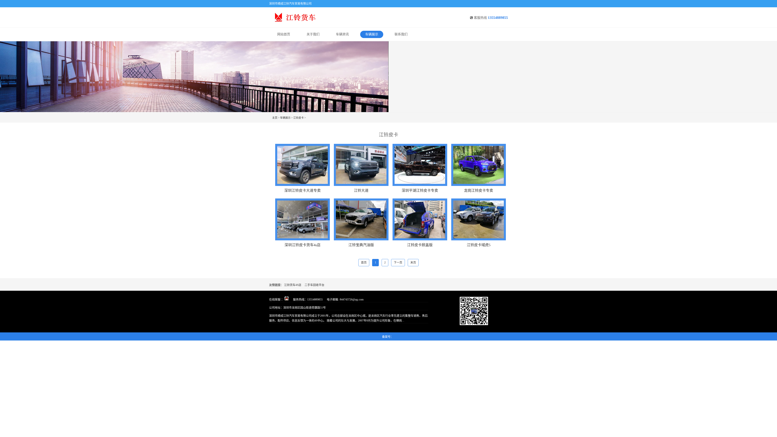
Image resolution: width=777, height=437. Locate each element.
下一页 (398, 262)
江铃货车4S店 (292, 284)
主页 (274, 117)
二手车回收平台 (314, 284)
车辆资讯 (342, 34)
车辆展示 (371, 34)
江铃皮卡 (298, 117)
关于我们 (313, 34)
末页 (413, 262)
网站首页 (283, 34)
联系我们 (401, 34)
